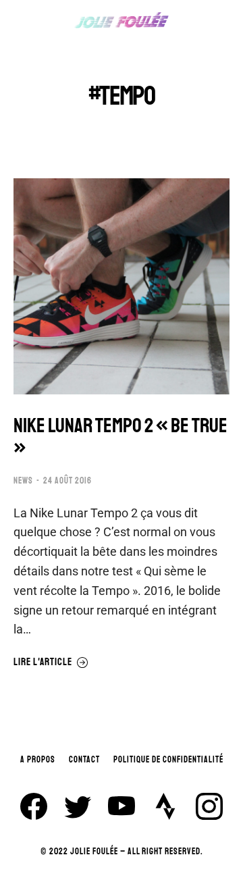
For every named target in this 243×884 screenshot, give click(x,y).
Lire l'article (43, 662)
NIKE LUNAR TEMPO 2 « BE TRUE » (120, 437)
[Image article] (122, 286)
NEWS (23, 480)
